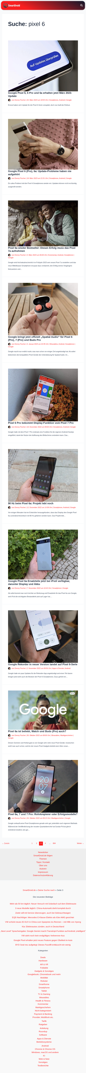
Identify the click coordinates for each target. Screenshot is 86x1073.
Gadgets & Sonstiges (44, 971)
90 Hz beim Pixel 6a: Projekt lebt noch (30, 503)
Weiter (80, 843)
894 (54, 843)
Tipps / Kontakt (43, 862)
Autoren (43, 869)
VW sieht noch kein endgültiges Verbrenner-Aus (43, 936)
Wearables (54, 344)
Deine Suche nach (46, 890)
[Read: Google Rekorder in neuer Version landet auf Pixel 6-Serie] (43, 636)
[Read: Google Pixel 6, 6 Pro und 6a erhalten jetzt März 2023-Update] (43, 66)
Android (62, 100)
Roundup (43, 1031)
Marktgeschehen (66, 735)
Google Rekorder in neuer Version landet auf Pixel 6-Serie (42, 664)
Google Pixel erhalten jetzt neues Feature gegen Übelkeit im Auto (43, 940)
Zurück (5, 843)
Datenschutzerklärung (43, 875)
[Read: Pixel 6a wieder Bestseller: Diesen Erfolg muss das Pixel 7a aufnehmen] (43, 223)
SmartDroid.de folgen (43, 855)
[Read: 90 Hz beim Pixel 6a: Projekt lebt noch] (43, 475)
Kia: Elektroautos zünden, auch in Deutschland (43, 926)
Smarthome (44, 984)
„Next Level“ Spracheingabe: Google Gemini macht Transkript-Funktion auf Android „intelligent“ (43, 931)
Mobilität (44, 978)
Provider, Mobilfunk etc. (43, 1017)
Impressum (43, 872)
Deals (43, 957)
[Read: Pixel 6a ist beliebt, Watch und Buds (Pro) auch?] (43, 710)
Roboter (44, 981)
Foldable (44, 968)
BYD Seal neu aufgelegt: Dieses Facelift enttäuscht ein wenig (43, 945)
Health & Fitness (43, 1001)
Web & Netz (44, 1059)
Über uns (43, 865)
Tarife (44, 1021)
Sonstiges (43, 1062)
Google (69, 100)
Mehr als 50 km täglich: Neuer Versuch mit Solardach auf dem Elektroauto (43, 904)
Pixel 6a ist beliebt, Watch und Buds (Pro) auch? (37, 731)
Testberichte (43, 1065)
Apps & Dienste (58, 668)
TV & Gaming (44, 994)
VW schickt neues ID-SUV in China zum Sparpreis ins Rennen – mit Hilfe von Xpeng (43, 922)
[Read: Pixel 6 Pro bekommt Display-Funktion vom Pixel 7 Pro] (43, 395)
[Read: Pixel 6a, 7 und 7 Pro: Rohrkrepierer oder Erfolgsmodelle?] (43, 786)
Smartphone (53, 100)
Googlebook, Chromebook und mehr (44, 974)
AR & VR (44, 964)
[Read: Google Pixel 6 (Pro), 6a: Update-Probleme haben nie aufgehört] (43, 144)
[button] (81, 5)
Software (43, 1035)
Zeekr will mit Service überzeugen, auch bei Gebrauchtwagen (43, 913)
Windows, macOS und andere (45, 1052)
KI (44, 1056)
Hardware (43, 961)
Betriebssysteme (44, 1042)
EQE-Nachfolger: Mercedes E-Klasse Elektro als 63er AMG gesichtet (43, 917)
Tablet (44, 991)
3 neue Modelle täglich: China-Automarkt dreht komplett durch (43, 908)
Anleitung (44, 1028)
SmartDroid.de (29, 890)
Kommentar (52, 255)
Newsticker (43, 852)
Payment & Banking (43, 1014)
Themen (43, 859)
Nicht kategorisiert (43, 1011)
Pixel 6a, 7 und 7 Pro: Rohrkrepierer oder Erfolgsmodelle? (43, 814)
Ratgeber (43, 1024)
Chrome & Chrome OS (45, 1049)
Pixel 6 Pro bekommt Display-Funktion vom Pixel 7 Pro (41, 422)
